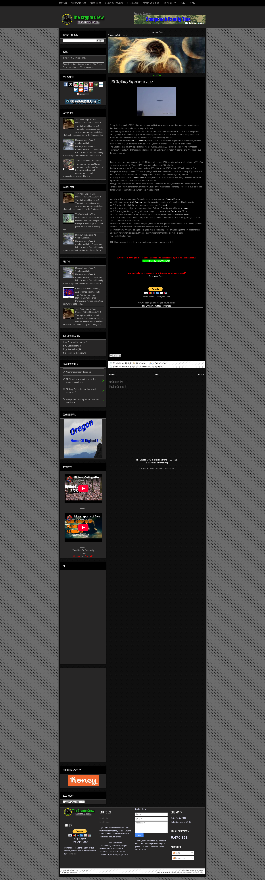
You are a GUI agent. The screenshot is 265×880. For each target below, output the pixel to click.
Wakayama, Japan (180, 208)
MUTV (183, 3)
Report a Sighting (151, 3)
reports (145, 366)
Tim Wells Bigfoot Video (85, 214)
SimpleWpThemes (196, 870)
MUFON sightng (135, 366)
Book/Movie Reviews (114, 3)
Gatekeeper (73, 346)
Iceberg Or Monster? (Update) (87, 288)
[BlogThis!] (113, 355)
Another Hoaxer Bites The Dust (88, 160)
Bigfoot (66, 58)
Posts (177, 853)
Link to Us (104, 818)
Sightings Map (169, 3)
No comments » (141, 363)
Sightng (151, 366)
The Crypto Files (78, 3)
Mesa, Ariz (163, 205)
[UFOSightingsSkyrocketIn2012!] (132, 81)
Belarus (187, 214)
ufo (156, 366)
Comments (180, 858)
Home (156, 374)
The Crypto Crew (81, 870)
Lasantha (174, 872)
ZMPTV (192, 3)
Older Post (200, 374)
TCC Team (63, 3)
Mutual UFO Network (137, 140)
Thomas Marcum (75, 342)
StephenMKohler (75, 353)
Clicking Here (71, 853)
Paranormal (80, 58)
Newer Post (113, 374)
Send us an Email (156, 276)
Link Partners (105, 822)
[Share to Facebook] (119, 355)
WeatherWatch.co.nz (143, 177)
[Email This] (111, 355)
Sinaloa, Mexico (173, 199)
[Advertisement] (156, 477)
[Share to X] (116, 355)
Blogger (74, 872)
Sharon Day (73, 349)
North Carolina (136, 202)
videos (159, 366)
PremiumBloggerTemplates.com (191, 872)
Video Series (95, 3)
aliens (126, 366)
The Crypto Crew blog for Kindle (156, 306)
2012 (122, 366)
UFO (72, 58)
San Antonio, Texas (179, 211)
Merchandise (132, 3)
